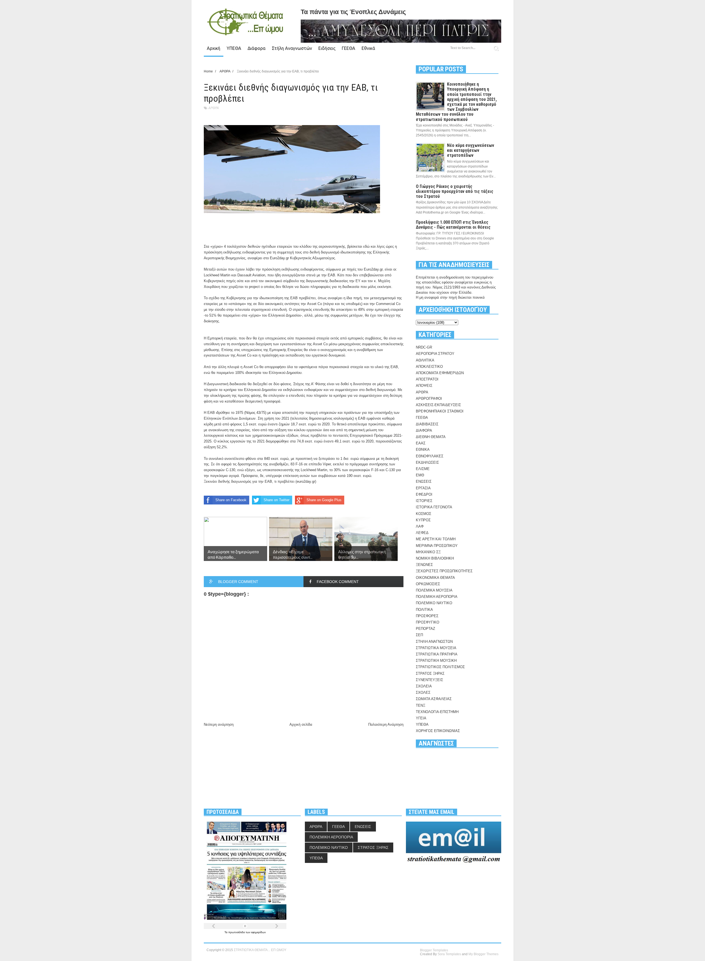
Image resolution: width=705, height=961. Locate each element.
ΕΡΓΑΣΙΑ (423, 488)
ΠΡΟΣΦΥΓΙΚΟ (427, 622)
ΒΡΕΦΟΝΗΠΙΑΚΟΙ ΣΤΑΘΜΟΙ (439, 411)
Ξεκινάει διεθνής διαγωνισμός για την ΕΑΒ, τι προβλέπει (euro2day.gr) (260, 481)
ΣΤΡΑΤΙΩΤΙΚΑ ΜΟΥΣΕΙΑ (436, 648)
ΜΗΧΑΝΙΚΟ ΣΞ (428, 552)
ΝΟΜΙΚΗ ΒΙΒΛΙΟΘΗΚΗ (435, 558)
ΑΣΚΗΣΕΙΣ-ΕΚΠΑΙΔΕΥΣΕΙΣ (438, 405)
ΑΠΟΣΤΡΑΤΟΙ (427, 379)
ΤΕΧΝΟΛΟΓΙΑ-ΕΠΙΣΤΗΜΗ (437, 712)
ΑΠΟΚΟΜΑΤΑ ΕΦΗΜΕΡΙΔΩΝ (440, 373)
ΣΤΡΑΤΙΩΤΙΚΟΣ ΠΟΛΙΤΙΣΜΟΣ (440, 667)
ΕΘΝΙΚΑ (423, 449)
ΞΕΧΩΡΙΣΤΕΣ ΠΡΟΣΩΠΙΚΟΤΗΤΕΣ (444, 571)
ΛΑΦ (420, 526)
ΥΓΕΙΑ (421, 718)
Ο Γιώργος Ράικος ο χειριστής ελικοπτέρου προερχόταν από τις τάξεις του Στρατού (454, 191)
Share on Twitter (276, 500)
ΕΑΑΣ (420, 443)
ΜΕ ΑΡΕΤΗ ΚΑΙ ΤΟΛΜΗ (435, 539)
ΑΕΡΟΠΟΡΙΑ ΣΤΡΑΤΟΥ (435, 354)
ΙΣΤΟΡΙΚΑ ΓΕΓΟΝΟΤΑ (434, 507)
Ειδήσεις (326, 48)
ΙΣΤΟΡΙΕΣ (424, 501)
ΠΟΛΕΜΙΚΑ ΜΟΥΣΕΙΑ (434, 590)
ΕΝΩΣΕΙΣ (424, 481)
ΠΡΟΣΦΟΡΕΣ (427, 616)
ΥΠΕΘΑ (234, 48)
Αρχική (213, 48)
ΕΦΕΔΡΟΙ (424, 494)
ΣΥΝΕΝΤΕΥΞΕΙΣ (429, 680)
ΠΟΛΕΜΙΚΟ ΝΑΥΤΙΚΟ (434, 603)
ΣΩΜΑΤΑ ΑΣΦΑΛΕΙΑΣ (434, 699)
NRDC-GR (424, 347)
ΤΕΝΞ (420, 705)
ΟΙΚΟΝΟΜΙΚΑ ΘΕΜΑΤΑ (435, 578)
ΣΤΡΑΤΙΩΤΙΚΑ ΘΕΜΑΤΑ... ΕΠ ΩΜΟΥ (260, 950)
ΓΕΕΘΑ (348, 48)
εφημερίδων (258, 932)
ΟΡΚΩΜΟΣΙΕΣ (428, 584)
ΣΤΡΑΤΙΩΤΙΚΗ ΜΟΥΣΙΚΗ (436, 660)
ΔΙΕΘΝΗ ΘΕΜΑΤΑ (431, 437)
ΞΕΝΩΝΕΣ (424, 565)
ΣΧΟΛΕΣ (423, 692)
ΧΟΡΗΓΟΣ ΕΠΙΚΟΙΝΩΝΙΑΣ (438, 731)
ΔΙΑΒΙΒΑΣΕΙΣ (427, 424)
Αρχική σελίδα (300, 724)
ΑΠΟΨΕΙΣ (424, 386)
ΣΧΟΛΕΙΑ (424, 686)
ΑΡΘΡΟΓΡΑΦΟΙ (429, 398)
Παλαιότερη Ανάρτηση (385, 724)
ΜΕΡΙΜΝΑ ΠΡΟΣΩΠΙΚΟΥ (437, 546)
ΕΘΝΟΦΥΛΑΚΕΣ (429, 456)
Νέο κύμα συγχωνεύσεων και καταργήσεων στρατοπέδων (470, 150)
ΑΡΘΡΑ (213, 108)
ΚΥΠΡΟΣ (423, 520)
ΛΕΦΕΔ (422, 533)
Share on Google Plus (324, 500)
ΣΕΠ (419, 635)
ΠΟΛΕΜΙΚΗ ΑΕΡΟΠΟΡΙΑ (436, 597)
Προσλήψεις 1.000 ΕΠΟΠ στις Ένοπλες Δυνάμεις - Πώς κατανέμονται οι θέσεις (453, 225)
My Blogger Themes (483, 954)
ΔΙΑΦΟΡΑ (424, 430)
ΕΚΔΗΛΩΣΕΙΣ (427, 462)
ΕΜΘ (420, 475)
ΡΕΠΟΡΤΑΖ (425, 629)
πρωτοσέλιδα (237, 932)
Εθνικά (368, 48)
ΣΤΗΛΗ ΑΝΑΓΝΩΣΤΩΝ (434, 641)
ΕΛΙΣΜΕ (423, 469)
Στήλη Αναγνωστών (292, 48)
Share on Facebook (230, 500)
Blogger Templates (434, 950)
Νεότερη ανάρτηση (219, 724)
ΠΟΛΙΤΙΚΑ (424, 610)
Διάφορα (256, 48)
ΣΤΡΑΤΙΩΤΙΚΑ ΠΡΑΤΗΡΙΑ (436, 654)
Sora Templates (449, 954)
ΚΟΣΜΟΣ (423, 514)
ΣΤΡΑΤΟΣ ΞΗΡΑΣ (430, 673)
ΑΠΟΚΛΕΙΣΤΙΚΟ (429, 367)
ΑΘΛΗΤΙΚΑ (425, 360)
